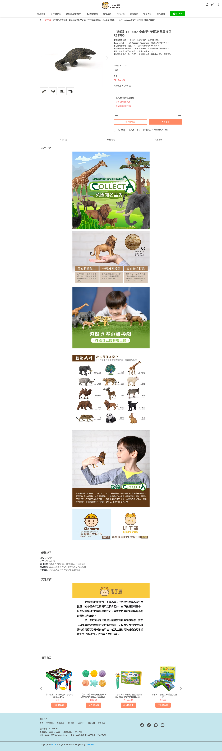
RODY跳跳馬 (92, 13)
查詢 (41, 723)
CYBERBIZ (90, 744)
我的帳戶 (80, 723)
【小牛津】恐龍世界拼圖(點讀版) (163, 695)
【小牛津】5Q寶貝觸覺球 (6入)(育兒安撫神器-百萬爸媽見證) (93, 695)
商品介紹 (63, 139)
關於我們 (91, 723)
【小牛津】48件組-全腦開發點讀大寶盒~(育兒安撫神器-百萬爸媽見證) (128, 695)
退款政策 (50, 723)
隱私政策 (60, 723)
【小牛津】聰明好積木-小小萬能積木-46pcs (59, 695)
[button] (106, 58)
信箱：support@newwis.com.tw (53, 735)
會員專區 (101, 723)
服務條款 (70, 723)
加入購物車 (130, 122)
